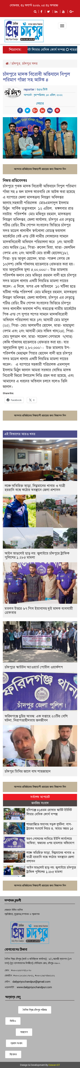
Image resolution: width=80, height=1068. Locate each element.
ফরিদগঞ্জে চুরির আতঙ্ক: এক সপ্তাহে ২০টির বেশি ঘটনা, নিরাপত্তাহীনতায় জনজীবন (36, 718)
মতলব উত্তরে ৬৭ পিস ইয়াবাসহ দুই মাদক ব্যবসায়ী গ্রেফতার (39, 610)
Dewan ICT (54, 1065)
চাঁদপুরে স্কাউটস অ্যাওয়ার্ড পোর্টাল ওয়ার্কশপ (34, 667)
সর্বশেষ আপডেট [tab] (40, 797)
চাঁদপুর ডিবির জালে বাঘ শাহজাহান (28, 771)
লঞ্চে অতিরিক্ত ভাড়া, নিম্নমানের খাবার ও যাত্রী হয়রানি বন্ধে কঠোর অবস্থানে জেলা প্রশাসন (35, 488)
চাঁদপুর (16, 63)
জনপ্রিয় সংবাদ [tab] (40, 803)
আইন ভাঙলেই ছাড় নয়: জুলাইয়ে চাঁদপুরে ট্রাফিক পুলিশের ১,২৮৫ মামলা (37, 555)
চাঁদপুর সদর (30, 63)
